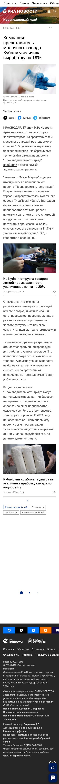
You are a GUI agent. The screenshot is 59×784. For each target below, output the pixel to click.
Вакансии (8, 668)
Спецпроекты (11, 654)
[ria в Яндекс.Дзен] (21, 630)
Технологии (11, 512)
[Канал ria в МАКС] (9, 630)
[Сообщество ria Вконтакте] (33, 630)
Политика (8, 649)
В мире (51, 649)
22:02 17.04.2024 (12, 28)
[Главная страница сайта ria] (19, 11)
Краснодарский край (16, 507)
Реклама (27, 654)
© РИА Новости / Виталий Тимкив (18, 97)
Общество (23, 649)
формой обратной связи (16, 755)
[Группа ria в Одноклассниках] (45, 630)
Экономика (38, 507)
